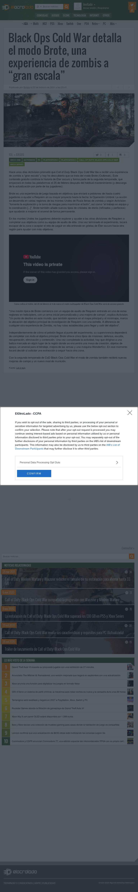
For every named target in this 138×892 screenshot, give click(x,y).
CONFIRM (34, 473)
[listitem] (69, 462)
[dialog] (69, 446)
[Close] (131, 413)
